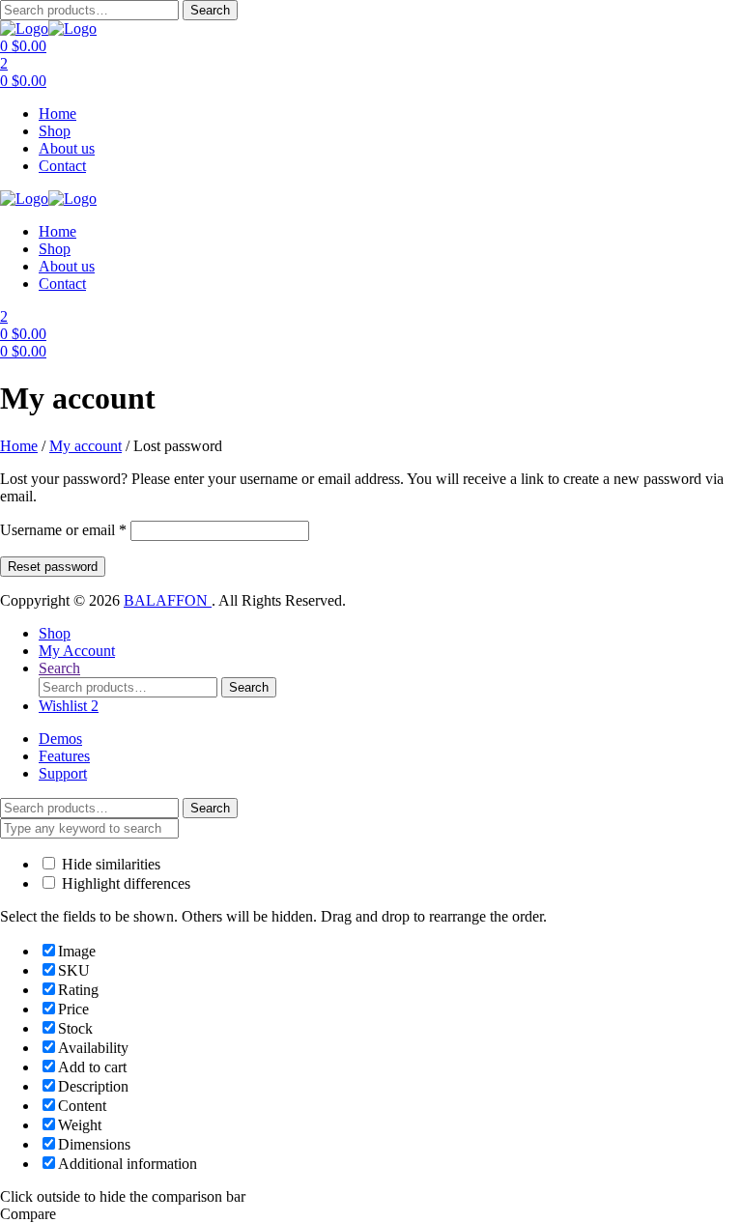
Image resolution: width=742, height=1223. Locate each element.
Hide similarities (109, 864)
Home (57, 113)
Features (64, 756)
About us (67, 148)
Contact (62, 165)
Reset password (53, 566)
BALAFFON (168, 600)
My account (85, 446)
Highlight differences (124, 883)
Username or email (63, 530)
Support (63, 773)
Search (210, 10)
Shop (55, 131)
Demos (60, 738)
